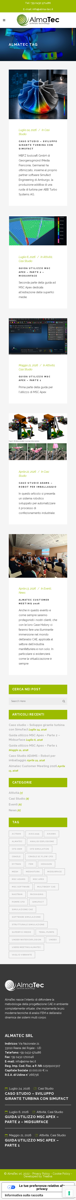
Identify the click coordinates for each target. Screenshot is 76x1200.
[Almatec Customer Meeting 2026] (38, 556)
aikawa (51, 834)
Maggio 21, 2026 (20, 1135)
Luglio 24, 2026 (19, 1088)
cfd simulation (39, 849)
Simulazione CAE (22, 909)
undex (53, 940)
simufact (38, 902)
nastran (17, 894)
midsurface (54, 872)
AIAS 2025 (34, 834)
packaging (36, 894)
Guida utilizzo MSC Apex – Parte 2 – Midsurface (34, 272)
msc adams (18, 879)
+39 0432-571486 (30, 1052)
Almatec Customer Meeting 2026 (33, 766)
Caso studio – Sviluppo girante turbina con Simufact (38, 145)
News (22, 592)
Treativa (47, 1176)
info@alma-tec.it (43, 9)
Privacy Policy (41, 1173)
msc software (21, 887)
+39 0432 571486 (41, 3)
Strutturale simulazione (28, 924)
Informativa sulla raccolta (24, 1195)
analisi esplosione (42, 841)
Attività (47, 257)
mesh (15, 872)
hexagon (46, 864)
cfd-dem (17, 849)
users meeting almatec (26, 947)
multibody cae (46, 887)
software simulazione (26, 917)
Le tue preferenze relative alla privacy (42, 1187)
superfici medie (21, 932)
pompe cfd (18, 902)
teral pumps (46, 932)
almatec (17, 841)
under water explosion (26, 940)
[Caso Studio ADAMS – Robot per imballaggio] (38, 437)
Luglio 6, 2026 (19, 1112)
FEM (31, 864)
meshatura (33, 872)
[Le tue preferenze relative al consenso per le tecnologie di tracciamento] (69, 1193)
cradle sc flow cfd (40, 856)
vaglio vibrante (22, 955)
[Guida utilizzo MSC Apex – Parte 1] (38, 336)
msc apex (38, 879)
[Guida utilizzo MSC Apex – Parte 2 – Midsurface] (38, 231)
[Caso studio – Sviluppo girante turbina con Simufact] (38, 94)
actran (16, 834)
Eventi (47, 588)
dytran (16, 864)
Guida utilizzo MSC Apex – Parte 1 (33, 745)
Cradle (16, 856)
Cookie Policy (61, 1173)
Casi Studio (25, 261)
